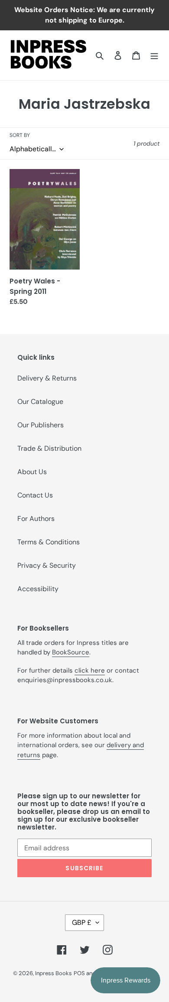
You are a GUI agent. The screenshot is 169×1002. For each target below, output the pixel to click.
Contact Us (35, 495)
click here (90, 670)
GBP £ (81, 922)
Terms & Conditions (48, 542)
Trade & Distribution (49, 448)
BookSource (70, 652)
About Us (32, 471)
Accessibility (37, 588)
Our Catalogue (40, 401)
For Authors (36, 518)
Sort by (20, 135)
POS (79, 973)
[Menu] (154, 55)
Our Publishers (40, 424)
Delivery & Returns (47, 378)
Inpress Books (53, 973)
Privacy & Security (46, 565)
